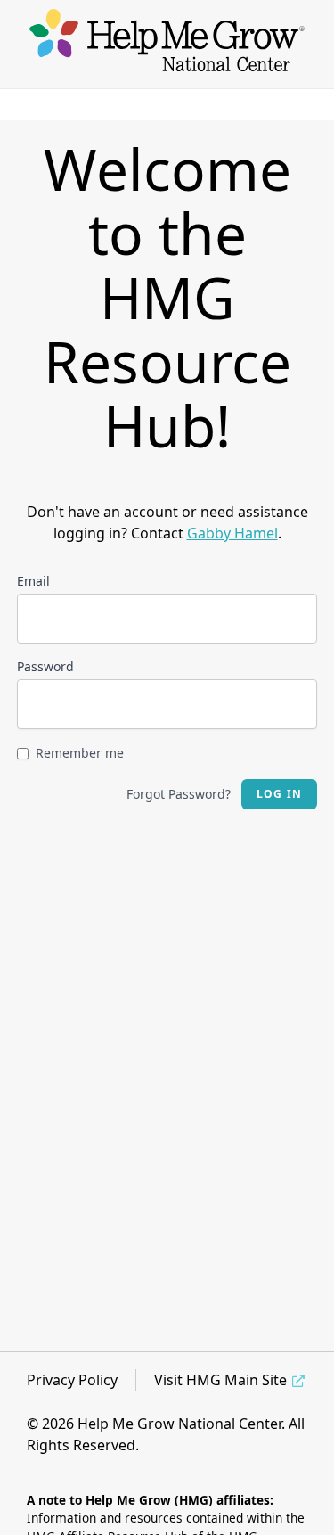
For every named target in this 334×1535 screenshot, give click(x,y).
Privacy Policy (72, 1380)
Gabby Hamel (232, 533)
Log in (279, 793)
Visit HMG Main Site (220, 1380)
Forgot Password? (178, 793)
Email (33, 580)
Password (45, 666)
